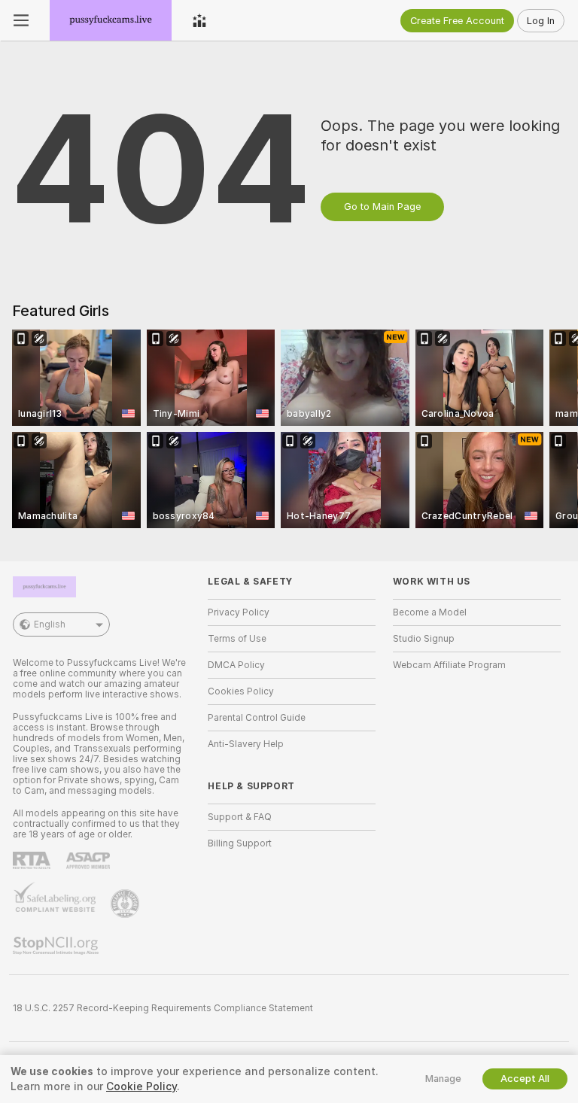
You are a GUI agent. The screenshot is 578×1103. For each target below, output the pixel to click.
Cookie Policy (141, 1086)
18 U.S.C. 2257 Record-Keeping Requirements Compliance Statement (163, 1008)
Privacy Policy (238, 612)
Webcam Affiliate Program (449, 665)
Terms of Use (237, 639)
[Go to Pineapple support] (126, 903)
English (49, 624)
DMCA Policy (236, 665)
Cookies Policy (241, 691)
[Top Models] (199, 20)
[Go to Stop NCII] (57, 946)
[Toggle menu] (21, 20)
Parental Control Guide (257, 718)
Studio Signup (424, 639)
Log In (541, 20)
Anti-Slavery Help (246, 744)
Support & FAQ (240, 817)
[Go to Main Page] (110, 20)
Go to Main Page (382, 206)
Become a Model (430, 612)
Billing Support (240, 843)
